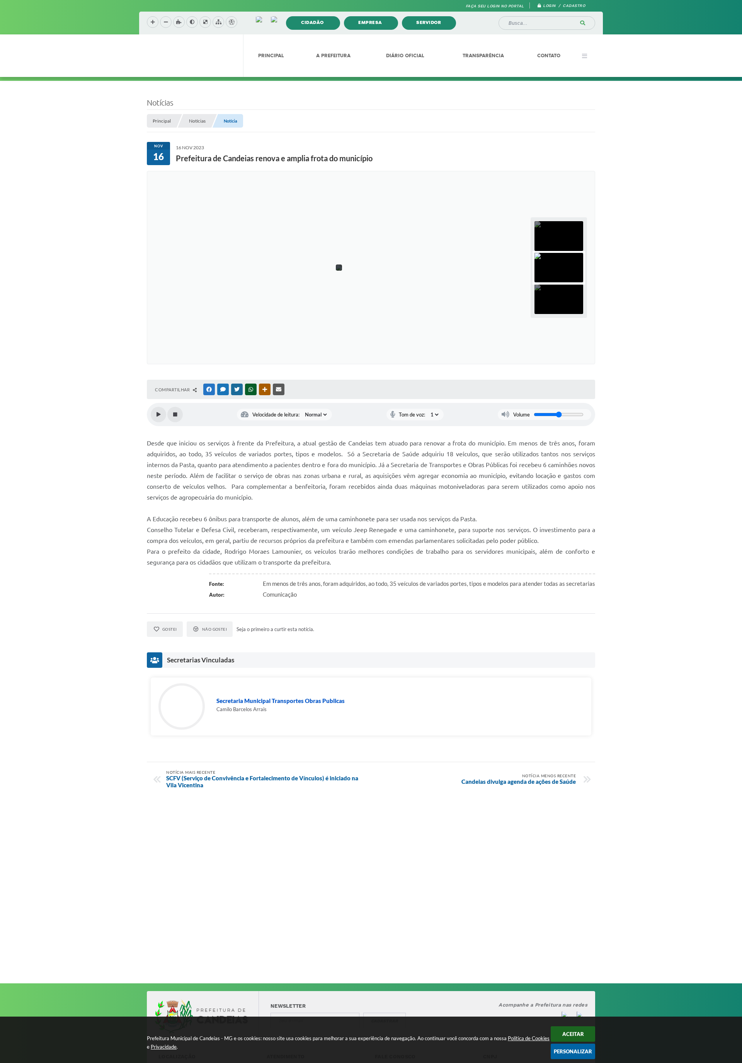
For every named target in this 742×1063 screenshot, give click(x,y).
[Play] (158, 414)
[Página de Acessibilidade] (231, 22)
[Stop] (175, 414)
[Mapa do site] (218, 22)
